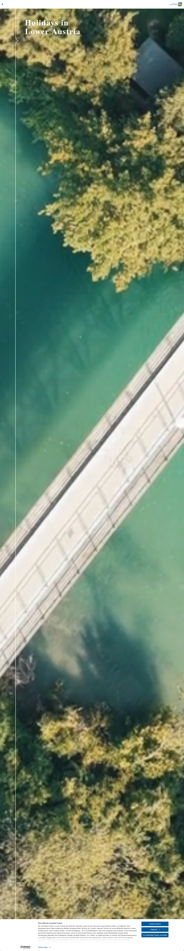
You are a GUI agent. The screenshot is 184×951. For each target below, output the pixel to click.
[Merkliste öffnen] (10, 4)
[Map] (7, 4)
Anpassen (154, 929)
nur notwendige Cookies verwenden (155, 935)
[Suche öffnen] (13, 4)
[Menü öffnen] (2, 4)
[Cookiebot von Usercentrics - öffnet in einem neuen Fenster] (25, 947)
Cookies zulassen (155, 924)
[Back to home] (175, 4)
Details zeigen (43, 947)
